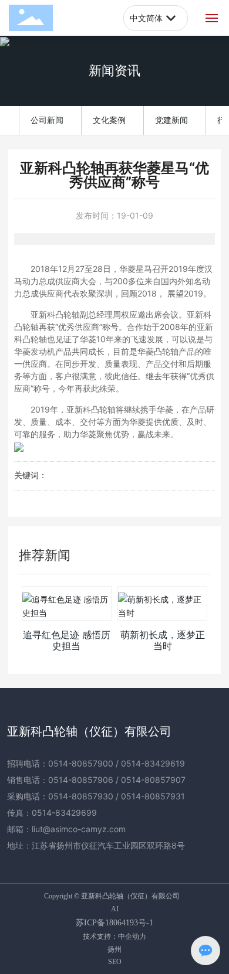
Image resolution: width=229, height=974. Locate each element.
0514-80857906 (80, 780)
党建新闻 (171, 120)
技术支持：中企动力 (114, 936)
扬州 (114, 949)
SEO (115, 962)
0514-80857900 (80, 763)
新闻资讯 (114, 70)
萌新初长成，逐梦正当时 (162, 640)
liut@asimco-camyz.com (79, 829)
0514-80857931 (153, 796)
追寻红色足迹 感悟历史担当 (66, 640)
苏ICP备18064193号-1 (114, 922)
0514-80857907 (153, 780)
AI (115, 909)
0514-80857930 (80, 796)
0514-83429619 (153, 763)
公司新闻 (47, 120)
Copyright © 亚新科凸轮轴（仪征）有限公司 (112, 896)
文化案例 (109, 120)
